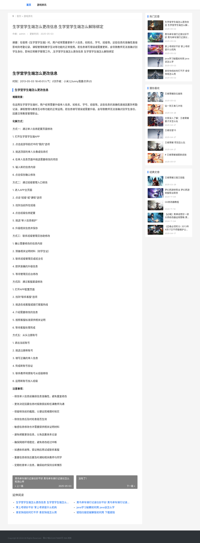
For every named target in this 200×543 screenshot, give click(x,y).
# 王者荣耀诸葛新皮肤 (176, 154)
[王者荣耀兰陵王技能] (155, 178)
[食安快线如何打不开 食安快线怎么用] (155, 71)
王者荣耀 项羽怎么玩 (175, 142)
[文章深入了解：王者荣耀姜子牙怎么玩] (155, 118)
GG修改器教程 (172, 202)
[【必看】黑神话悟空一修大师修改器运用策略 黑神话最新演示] (155, 214)
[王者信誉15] (155, 130)
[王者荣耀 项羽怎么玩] (155, 143)
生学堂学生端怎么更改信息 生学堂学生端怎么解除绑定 (43, 502)
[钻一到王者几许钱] (155, 106)
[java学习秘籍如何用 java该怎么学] (155, 59)
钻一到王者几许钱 (173, 105)
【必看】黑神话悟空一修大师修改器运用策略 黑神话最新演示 (177, 217)
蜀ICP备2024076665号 (53, 538)
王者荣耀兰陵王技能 (175, 177)
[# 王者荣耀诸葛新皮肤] (155, 155)
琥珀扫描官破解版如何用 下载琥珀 (96, 512)
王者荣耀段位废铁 (173, 93)
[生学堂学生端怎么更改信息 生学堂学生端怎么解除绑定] (155, 22)
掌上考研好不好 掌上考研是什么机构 (36, 507)
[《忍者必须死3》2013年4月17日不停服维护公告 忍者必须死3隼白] (155, 226)
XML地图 (67, 538)
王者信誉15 (170, 130)
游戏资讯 (41, 4)
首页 (28, 4)
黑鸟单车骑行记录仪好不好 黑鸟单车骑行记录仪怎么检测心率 (104, 502)
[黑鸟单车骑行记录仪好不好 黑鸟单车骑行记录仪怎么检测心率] (155, 34)
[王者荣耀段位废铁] (155, 94)
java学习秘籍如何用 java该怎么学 (96, 507)
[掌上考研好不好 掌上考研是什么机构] (155, 46)
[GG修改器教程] (155, 202)
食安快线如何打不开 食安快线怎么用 (36, 512)
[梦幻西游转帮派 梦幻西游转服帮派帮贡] (155, 190)
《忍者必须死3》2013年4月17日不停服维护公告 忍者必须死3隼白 (177, 229)
